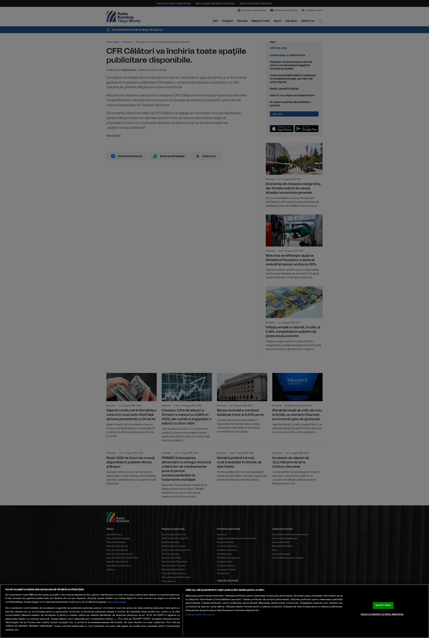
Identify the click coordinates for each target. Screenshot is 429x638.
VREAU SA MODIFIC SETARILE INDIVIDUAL (382, 614)
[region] (214, 611)
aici (115, 619)
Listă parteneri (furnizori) (200, 614)
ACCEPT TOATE (383, 605)
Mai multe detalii (117, 602)
